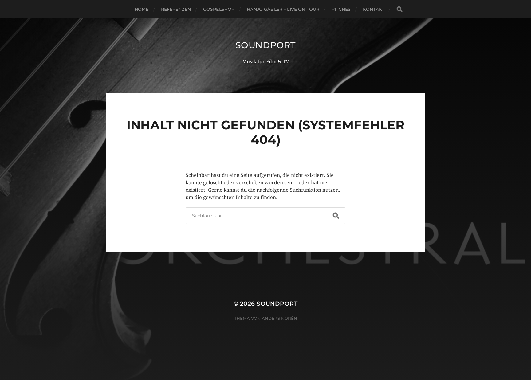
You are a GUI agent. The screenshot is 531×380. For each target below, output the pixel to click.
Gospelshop (218, 9)
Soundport (265, 45)
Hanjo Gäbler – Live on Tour (283, 9)
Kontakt (373, 9)
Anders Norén (279, 318)
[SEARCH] (399, 9)
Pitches (341, 9)
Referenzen (176, 9)
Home (142, 9)
